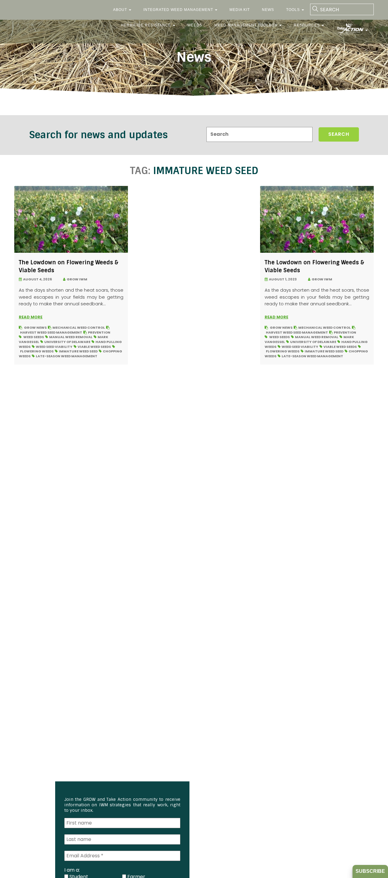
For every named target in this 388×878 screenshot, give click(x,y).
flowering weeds (37, 351)
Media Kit (239, 10)
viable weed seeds (94, 346)
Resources (307, 25)
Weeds (194, 25)
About (120, 10)
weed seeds (33, 336)
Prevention (99, 332)
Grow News (35, 327)
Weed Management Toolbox (246, 25)
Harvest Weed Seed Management (51, 332)
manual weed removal (70, 336)
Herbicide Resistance (146, 25)
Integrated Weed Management (178, 10)
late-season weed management (66, 356)
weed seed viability (54, 346)
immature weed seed (78, 351)
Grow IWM (76, 279)
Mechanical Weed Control (78, 327)
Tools (293, 10)
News (268, 10)
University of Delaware (67, 341)
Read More (30, 317)
